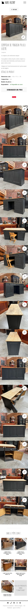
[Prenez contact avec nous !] (8, 603)
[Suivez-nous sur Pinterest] (20, 603)
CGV (24, 606)
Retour (15, 9)
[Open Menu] (24, 2)
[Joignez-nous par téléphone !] (11, 603)
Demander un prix (14, 89)
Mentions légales (18, 606)
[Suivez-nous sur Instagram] (17, 603)
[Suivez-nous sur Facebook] (14, 603)
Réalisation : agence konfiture (14, 608)
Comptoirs (3, 52)
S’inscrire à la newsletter (8, 606)
